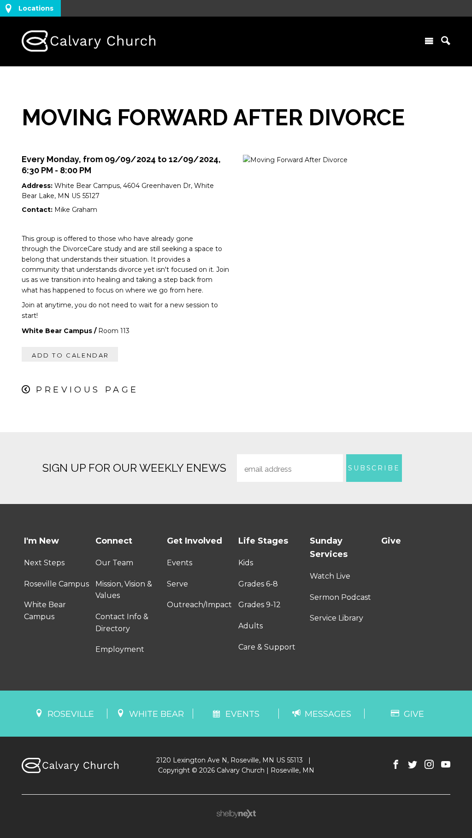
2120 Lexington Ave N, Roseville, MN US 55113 (229, 760)
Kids (245, 562)
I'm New (41, 541)
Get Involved (194, 541)
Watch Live (330, 576)
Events (179, 562)
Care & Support (266, 647)
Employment (119, 649)
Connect (113, 541)
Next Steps (44, 562)
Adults (250, 625)
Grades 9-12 (259, 604)
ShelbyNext (236, 814)
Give (391, 541)
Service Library (336, 618)
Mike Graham (75, 209)
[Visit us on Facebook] (396, 765)
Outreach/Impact (199, 604)
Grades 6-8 (258, 584)
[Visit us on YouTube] (445, 765)
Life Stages (263, 541)
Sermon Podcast (340, 597)
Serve (177, 584)
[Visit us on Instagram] (429, 765)
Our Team (114, 562)
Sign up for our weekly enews (134, 468)
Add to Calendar (70, 355)
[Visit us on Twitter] (412, 765)
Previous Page (87, 390)
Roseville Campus (56, 584)
